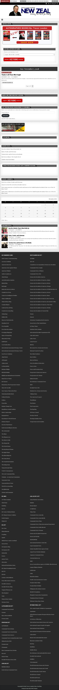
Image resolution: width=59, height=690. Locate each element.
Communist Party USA (35, 274)
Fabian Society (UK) (6, 641)
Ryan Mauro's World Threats (9, 418)
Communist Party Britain (8, 628)
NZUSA (3, 574)
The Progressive (34, 406)
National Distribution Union (8, 565)
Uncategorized (7, 72)
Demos (31, 314)
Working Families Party (36, 418)
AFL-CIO (32, 261)
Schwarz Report (6, 421)
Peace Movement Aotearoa (8, 580)
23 (53, 213)
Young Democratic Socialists (37, 421)
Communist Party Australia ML (37, 518)
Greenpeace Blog (6, 546)
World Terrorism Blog (7, 486)
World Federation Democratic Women (39, 665)
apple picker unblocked (7, 191)
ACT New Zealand (6, 499)
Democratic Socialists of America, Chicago (40, 286)
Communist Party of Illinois (36, 270)
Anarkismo (32, 611)
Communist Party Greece (8, 635)
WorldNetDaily (5, 489)
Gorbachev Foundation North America (39, 320)
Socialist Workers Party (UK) (9, 659)
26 (21, 216)
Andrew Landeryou (6, 274)
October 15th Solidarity (7, 577)
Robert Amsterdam (6, 412)
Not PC (3, 508)
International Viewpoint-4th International (40, 631)
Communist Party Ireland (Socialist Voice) (12, 638)
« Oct (3, 220)
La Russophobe (5, 366)
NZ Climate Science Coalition (9, 515)
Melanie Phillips (6, 369)
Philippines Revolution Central (37, 588)
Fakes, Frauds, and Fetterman (9, 151)
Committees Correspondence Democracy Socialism (43, 264)
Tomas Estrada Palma (7, 467)
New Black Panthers (35, 354)
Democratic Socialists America (37, 277)
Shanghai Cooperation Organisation (39, 595)
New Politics (33, 357)
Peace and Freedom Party (36, 369)
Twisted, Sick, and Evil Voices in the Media (12, 154)
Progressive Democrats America (38, 372)
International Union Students (37, 628)
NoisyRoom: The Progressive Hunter (11, 384)
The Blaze (4, 434)
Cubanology (5, 314)
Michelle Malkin (6, 372)
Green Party (5, 543)
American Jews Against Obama (9, 267)
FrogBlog (4, 534)
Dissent (32, 317)
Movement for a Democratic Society (39, 347)
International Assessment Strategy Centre (12, 350)
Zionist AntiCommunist (7, 492)
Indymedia (4, 553)
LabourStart (33, 634)
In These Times (34, 326)
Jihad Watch (5, 357)
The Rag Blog (33, 409)
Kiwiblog (4, 505)
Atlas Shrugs (5, 277)
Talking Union (33, 394)
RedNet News (33, 650)
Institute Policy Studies (35, 329)
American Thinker (6, 270)
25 (13, 216)
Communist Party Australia (36, 515)
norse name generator (7, 187)
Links (31, 573)
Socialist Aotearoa (6, 583)
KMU (31, 561)
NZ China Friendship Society (9, 568)
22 (45, 213)
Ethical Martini (5, 531)
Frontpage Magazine (7, 332)
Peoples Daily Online (35, 582)
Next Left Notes (34, 360)
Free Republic (5, 326)
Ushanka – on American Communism (11, 477)
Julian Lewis (5, 363)
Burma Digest (33, 505)
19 (21, 213)
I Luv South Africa (6, 344)
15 (45, 210)
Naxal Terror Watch (6, 378)
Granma (4, 612)
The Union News (6, 458)
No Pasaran (4, 381)
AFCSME (32, 258)
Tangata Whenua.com (7, 589)
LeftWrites (32, 570)
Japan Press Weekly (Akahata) (37, 552)
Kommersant (5, 644)
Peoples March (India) (35, 585)
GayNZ (3, 537)
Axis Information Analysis (8, 280)
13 (29, 210)
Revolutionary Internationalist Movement (40, 653)
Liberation (4, 562)
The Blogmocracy (6, 437)
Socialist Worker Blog (7, 586)
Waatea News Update (7, 599)
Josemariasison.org (35, 558)
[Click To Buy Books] (27, 44)
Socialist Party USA (35, 387)
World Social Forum (35, 677)
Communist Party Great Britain (9, 632)
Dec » (6, 220)
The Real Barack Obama (7, 449)
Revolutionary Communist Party (38, 381)
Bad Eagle (4, 286)
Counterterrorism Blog (7, 310)
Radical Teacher (34, 378)
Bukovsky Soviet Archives (8, 289)
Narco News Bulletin (7, 615)
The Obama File (5, 443)
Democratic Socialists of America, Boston (40, 283)
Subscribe (5, 115)
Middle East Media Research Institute (11, 375)
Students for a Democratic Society (38, 391)
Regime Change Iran (7, 406)
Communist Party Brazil (8, 609)
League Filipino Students (36, 567)
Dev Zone (4, 528)
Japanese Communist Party (37, 555)
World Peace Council (35, 674)
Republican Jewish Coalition (9, 409)
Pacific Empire (5, 518)
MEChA (32, 344)
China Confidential (6, 298)
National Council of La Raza (36, 350)
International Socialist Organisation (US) (40, 332)
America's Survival (6, 264)
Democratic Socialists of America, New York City (42, 298)
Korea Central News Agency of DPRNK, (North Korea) (43, 564)
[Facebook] (50, 3)
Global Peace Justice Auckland (9, 540)
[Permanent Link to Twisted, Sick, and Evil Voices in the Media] (5, 245)
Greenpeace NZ (6, 549)
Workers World (34, 415)
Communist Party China (36, 521)
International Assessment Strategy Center (12, 347)
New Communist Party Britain (9, 650)
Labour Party (5, 559)
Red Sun (32, 643)
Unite (3, 596)
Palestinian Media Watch (8, 394)
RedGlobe (32, 646)
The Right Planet (6, 452)
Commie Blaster (6, 304)
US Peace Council (34, 412)
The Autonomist (6, 430)
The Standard (5, 593)
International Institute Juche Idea (38, 542)
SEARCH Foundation (35, 592)
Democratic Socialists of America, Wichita (40, 307)
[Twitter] (48, 3)
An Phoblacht (5, 625)
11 (13, 210)
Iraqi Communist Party (35, 545)
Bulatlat (32, 502)
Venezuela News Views (7, 483)
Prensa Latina (5, 618)
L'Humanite (4, 647)
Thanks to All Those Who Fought (11, 75)
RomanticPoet (5, 415)
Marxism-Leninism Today (36, 640)
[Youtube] (54, 3)
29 (45, 216)
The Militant (33, 400)
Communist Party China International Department (42, 524)
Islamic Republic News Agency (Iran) (39, 548)
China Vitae (33, 512)
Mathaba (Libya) (6, 666)
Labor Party (33, 338)
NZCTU (3, 571)
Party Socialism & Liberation (37, 363)
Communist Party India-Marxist (38, 527)
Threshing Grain (6, 464)
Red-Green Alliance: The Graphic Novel (11, 157)
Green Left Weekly (34, 536)
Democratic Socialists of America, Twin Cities (41, 304)
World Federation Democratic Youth (39, 668)
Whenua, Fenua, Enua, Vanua (37, 601)
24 (5, 216)
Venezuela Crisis (6, 480)
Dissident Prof (5, 323)
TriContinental (33, 662)
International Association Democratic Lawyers (41, 622)
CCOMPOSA (33, 508)
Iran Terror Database (7, 354)
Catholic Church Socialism (8, 159)
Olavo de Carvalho (6, 387)
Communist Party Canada (36, 267)
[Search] (57, 3)
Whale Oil (4, 521)
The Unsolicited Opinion (8, 461)
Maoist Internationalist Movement (38, 637)
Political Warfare (6, 397)
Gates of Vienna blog (7, 335)
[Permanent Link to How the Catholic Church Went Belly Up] (5, 230)
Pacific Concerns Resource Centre (38, 579)
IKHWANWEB (33, 539)
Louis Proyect (33, 341)
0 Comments (19, 229)
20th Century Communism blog (9, 258)
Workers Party (5, 602)
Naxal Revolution (34, 576)
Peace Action (33, 366)
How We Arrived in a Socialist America (16, 184)
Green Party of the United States (38, 323)
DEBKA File (4, 317)
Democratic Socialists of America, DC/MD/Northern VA (43, 289)
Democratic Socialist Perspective (38, 533)
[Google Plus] (52, 3)
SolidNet (32, 659)
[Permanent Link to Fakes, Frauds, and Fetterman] (5, 238)
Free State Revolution (7, 329)
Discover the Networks (7, 320)
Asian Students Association (36, 499)
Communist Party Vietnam (36, 530)
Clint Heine (4, 502)
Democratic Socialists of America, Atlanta (40, 280)
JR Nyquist (4, 360)
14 (37, 210)
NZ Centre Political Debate (8, 512)
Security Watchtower (7, 424)
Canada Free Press (6, 292)
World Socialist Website (36, 680)
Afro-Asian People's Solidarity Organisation (41, 608)
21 (37, 213)
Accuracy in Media (6, 261)
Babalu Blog (4, 283)
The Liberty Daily (6, 440)
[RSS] (56, 3)
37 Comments (15, 76)
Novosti (4, 653)
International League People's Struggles (40, 625)
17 (5, 213)
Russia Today (5, 656)
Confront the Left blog (7, 307)
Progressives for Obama (36, 375)
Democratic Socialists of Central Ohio (39, 310)
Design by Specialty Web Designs (29, 688)
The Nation (32, 403)
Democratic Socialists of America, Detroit (40, 292)
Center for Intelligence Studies (9, 295)
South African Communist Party (9, 670)
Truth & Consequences (7, 470)
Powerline (4, 403)
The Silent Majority (6, 455)
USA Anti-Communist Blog (8, 474)
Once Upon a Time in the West (9, 391)
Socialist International (35, 656)
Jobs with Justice (34, 335)
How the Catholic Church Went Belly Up (11, 149)
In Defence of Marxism (35, 619)
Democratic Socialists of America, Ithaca (40, 295)
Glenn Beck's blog (6, 338)
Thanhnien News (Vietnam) (36, 598)
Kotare (3, 556)
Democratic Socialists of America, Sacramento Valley (43, 301)
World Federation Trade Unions (38, 671)
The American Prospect (36, 397)
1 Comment (19, 237)
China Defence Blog (6, 301)
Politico (3, 400)
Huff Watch (4, 341)
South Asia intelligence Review (9, 427)
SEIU (31, 384)
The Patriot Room (6, 446)
